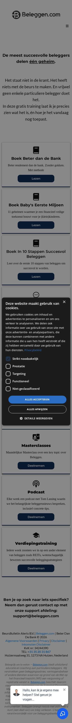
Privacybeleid (32, 350)
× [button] (64, 302)
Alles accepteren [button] (37, 399)
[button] (36, 418)
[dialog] (36, 361)
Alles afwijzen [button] (37, 409)
